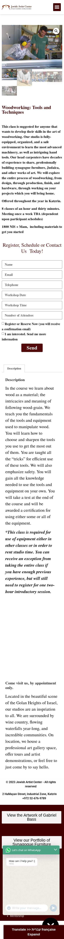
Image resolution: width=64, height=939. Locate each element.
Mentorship (17, 915)
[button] (57, 7)
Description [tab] (14, 368)
